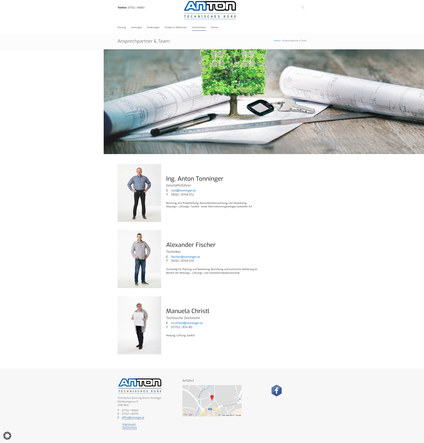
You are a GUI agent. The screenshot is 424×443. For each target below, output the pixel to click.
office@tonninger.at (133, 417)
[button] (7, 435)
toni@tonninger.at (183, 190)
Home (277, 40)
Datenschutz (129, 427)
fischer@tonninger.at (185, 257)
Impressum (129, 424)
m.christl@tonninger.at (186, 323)
